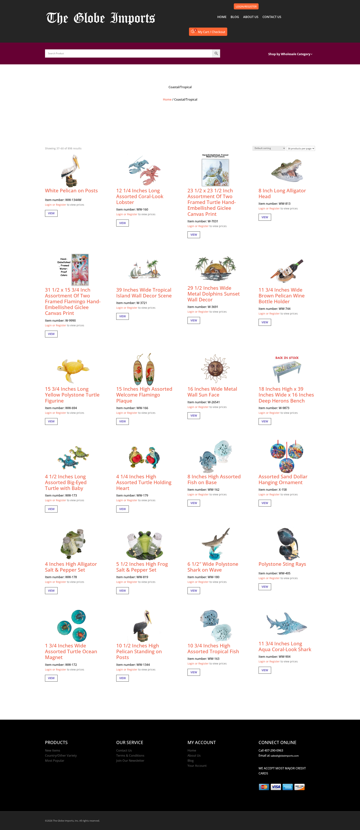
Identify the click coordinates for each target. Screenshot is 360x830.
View (51, 213)
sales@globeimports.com (285, 755)
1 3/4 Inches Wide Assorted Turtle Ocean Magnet (71, 651)
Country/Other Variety (61, 755)
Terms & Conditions (130, 755)
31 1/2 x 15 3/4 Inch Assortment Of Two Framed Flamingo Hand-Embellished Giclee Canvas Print (72, 301)
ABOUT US (250, 17)
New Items (52, 750)
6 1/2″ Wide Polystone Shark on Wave (213, 567)
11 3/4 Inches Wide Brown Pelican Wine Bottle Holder (282, 295)
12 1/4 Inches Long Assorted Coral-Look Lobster (139, 196)
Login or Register (55, 204)
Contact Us (124, 750)
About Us (194, 755)
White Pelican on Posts (71, 190)
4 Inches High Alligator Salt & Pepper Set (71, 567)
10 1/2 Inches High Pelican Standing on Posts (139, 651)
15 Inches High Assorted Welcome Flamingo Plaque (144, 394)
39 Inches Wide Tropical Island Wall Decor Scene (144, 292)
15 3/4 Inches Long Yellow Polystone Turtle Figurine (72, 394)
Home (167, 99)
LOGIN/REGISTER (246, 6)
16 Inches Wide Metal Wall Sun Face (212, 391)
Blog (191, 761)
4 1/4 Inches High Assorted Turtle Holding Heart (143, 482)
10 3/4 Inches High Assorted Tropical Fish (213, 648)
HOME (221, 17)
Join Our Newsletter (130, 761)
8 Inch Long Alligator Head (282, 193)
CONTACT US (271, 17)
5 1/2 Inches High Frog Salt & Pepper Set (142, 567)
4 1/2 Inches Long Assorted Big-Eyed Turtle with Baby (66, 482)
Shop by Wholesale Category (289, 54)
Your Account (197, 766)
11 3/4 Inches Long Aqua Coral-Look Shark (285, 646)
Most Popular (54, 761)
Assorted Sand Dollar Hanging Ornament (283, 479)
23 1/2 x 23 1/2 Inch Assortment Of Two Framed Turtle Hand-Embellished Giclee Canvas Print (212, 202)
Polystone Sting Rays (282, 564)
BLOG (235, 17)
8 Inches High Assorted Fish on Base (214, 479)
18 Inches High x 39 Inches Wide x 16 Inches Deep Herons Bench (286, 394)
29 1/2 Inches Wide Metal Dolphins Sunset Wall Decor (214, 293)
